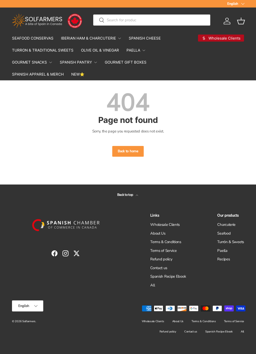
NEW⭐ (77, 74)
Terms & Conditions (165, 241)
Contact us (158, 267)
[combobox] (151, 20)
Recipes (223, 259)
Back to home (128, 151)
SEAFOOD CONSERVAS (33, 38)
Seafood (223, 233)
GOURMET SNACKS (29, 62)
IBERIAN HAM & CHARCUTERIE (88, 38)
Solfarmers (29, 321)
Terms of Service (163, 250)
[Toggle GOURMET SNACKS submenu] (51, 62)
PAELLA (133, 50)
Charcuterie (226, 224)
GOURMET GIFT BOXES (125, 62)
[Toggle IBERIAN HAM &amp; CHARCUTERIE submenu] (119, 38)
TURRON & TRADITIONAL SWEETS (43, 50)
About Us (158, 233)
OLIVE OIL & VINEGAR (100, 50)
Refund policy (161, 259)
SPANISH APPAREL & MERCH (38, 74)
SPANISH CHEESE (145, 38)
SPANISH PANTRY (76, 62)
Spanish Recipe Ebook (168, 276)
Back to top (125, 195)
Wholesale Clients (165, 224)
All (152, 285)
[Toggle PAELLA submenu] (144, 50)
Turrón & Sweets (230, 241)
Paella (222, 250)
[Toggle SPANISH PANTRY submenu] (95, 62)
